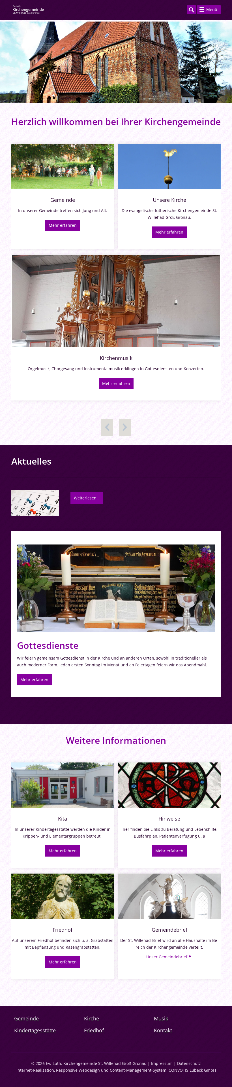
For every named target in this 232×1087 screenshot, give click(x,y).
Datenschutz (189, 1063)
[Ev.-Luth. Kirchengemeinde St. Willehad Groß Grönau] (28, 9)
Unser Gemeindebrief (166, 956)
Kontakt (163, 1030)
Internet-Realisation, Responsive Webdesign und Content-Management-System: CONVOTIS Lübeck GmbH (116, 1070)
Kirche (91, 1018)
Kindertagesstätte (35, 1030)
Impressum (162, 1063)
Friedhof (94, 1030)
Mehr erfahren (63, 225)
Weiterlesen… (87, 498)
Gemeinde (26, 1018)
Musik (161, 1018)
